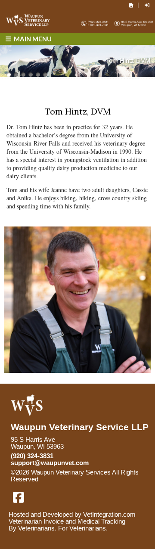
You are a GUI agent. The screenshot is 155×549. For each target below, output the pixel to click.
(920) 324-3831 (32, 456)
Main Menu (32, 39)
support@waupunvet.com (50, 462)
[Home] (131, 5)
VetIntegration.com (109, 514)
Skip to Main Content (75, 479)
